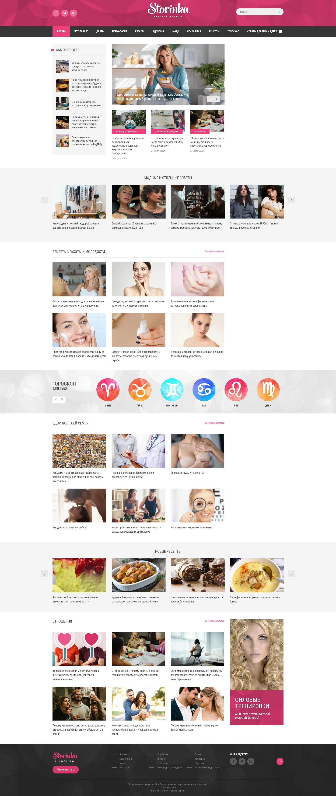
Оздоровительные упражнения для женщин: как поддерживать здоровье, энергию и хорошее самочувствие (128, 146)
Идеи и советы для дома (207, 767)
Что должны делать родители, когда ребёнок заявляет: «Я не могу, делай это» (167, 142)
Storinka (168, 13)
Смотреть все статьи (215, 251)
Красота (140, 31)
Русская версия (177, 790)
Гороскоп (233, 31)
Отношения (194, 31)
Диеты (100, 31)
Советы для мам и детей (262, 31)
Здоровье (158, 31)
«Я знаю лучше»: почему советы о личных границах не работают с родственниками (207, 142)
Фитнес (61, 31)
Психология (119, 31)
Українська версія (159, 790)
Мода (175, 31)
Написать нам (65, 769)
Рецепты (214, 31)
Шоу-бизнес (81, 31)
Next (216, 99)
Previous (210, 99)
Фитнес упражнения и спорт (126, 132)
